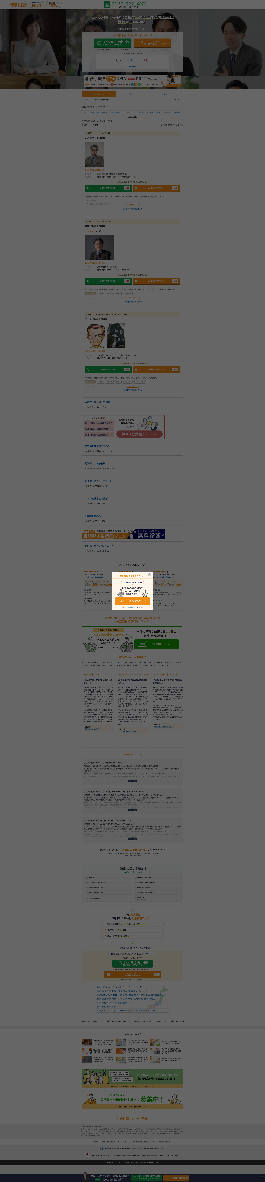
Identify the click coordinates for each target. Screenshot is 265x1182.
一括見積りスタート (133, 601)
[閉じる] (149, 574)
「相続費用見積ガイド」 (132, 607)
